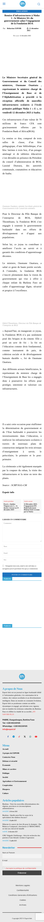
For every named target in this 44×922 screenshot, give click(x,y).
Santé (4, 832)
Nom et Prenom (8, 853)
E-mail (4, 860)
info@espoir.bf (9, 729)
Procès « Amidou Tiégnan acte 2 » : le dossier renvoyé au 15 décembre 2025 (11, 507)
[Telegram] (29, 41)
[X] (18, 41)
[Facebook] (12, 41)
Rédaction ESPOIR (14, 28)
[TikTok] (19, 737)
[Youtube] (36, 737)
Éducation (22, 11)
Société (5, 811)
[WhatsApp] (23, 41)
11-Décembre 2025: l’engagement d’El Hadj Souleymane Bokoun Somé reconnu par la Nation (31, 508)
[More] (35, 41)
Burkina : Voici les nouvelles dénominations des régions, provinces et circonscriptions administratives (20, 806)
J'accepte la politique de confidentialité (20, 868)
